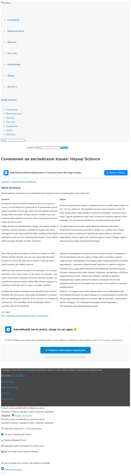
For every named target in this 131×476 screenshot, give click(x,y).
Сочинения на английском (23, 182)
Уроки (9, 130)
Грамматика (12, 126)
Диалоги (10, 117)
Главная (5, 182)
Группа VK (6, 393)
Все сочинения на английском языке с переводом (24, 316)
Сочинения (11, 109)
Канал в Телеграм (9, 387)
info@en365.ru (18, 376)
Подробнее (6, 416)
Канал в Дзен (7, 399)
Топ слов (10, 121)
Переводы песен (14, 113)
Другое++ (11, 134)
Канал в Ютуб (7, 381)
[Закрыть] (4, 473)
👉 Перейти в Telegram (116, 173)
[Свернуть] (2, 473)
